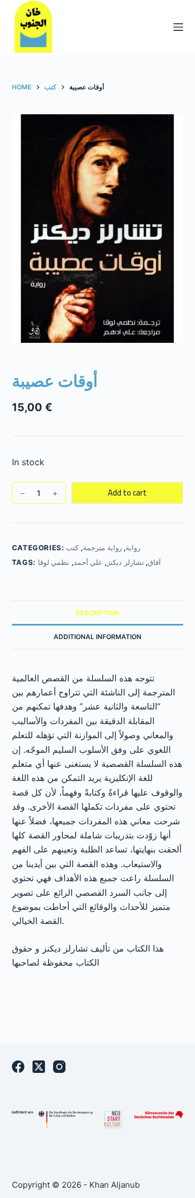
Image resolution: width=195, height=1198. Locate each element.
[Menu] (178, 27)
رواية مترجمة (102, 547)
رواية (133, 547)
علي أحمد (88, 562)
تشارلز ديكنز (125, 562)
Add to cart (127, 492)
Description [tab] (97, 613)
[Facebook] (18, 1066)
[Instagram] (59, 1066)
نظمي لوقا (54, 562)
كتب (72, 547)
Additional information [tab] (97, 637)
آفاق (154, 562)
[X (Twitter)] (38, 1066)
